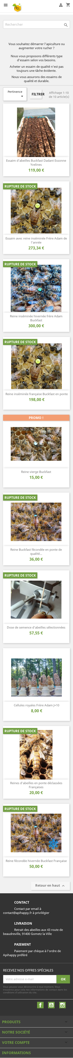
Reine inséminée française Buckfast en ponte (36, 394)
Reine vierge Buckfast (36, 472)
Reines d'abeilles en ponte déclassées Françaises (36, 785)
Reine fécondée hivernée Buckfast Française (36, 861)
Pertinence (16, 94)
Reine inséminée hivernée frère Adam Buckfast (36, 318)
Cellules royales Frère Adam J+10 (36, 705)
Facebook (40, 1005)
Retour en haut (50, 885)
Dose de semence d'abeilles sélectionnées (36, 627)
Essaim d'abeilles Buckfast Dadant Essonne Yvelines (36, 162)
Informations (16, 1052)
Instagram (62, 1005)
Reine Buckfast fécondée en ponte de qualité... (36, 551)
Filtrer (37, 94)
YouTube (51, 1005)
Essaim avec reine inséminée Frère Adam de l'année (36, 240)
